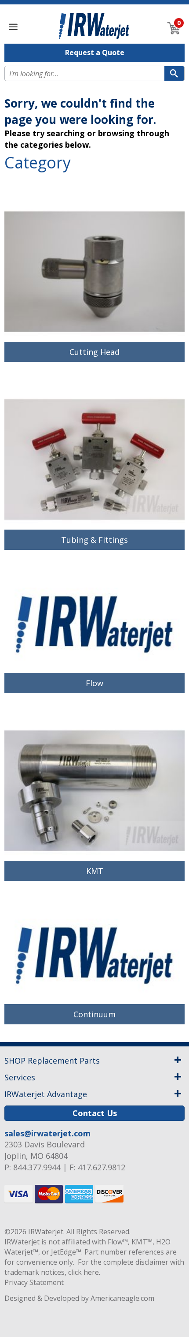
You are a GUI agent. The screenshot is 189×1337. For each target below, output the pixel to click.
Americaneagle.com (122, 1298)
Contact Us (95, 1113)
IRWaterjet (45, 1231)
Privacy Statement (34, 1282)
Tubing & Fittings (94, 539)
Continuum (94, 1014)
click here (83, 1272)
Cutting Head (94, 352)
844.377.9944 (37, 1167)
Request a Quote (94, 52)
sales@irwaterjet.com (47, 1133)
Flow (94, 683)
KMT (94, 871)
